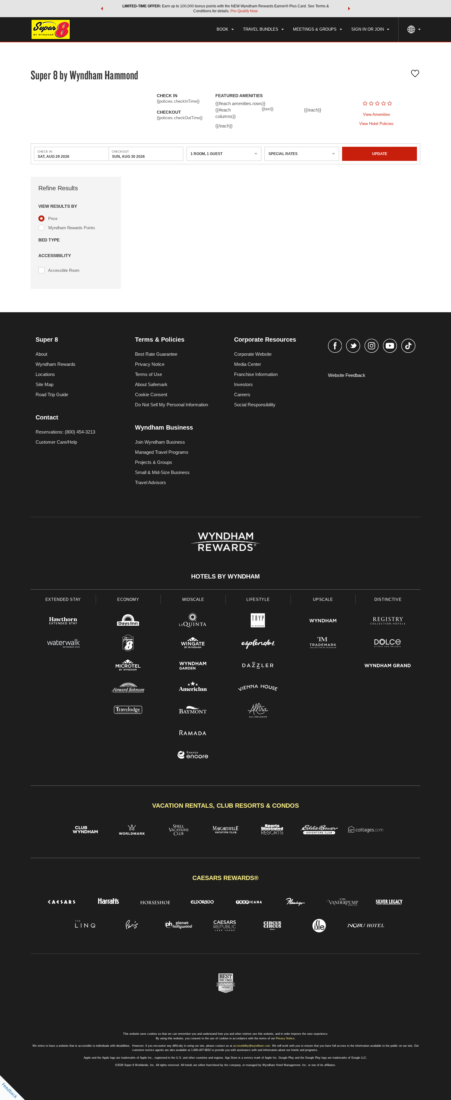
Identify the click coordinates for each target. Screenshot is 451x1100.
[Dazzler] (258, 666)
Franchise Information (256, 374)
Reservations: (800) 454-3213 (65, 431)
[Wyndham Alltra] (258, 711)
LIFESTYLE (258, 599)
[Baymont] (193, 711)
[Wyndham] (323, 622)
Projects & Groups (153, 462)
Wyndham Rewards (55, 364)
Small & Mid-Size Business (162, 472)
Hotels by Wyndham (225, 576)
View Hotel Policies (376, 123)
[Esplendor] (258, 644)
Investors (243, 384)
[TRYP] (258, 622)
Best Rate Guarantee (156, 354)
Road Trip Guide (52, 394)
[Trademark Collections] (323, 644)
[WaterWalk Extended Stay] (63, 644)
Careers (242, 394)
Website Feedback (346, 375)
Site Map (44, 384)
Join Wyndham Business (160, 442)
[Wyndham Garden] (193, 666)
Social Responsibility (255, 404)
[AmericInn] (193, 689)
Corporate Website (253, 354)
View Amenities (376, 114)
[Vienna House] (258, 689)
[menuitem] (225, 29)
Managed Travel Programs (161, 452)
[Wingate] (193, 644)
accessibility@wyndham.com (251, 1045)
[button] (101, 8)
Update (379, 154)
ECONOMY (128, 599)
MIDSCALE (193, 599)
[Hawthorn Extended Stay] (63, 622)
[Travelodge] (128, 711)
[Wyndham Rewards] (225, 542)
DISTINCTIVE (388, 599)
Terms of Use (148, 374)
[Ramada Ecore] (193, 756)
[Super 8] (128, 644)
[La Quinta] (193, 622)
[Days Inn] (128, 622)
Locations (45, 374)
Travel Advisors (150, 482)
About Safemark (151, 384)
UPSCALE (323, 599)
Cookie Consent (151, 394)
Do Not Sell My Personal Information (171, 404)
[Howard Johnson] (128, 689)
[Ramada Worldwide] (193, 733)
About (41, 354)
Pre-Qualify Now (244, 11)
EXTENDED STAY (63, 599)
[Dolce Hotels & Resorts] (387, 644)
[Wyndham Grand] (387, 666)
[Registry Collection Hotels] (387, 622)
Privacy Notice (149, 364)
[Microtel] (128, 666)
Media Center (247, 364)
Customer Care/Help (56, 442)
